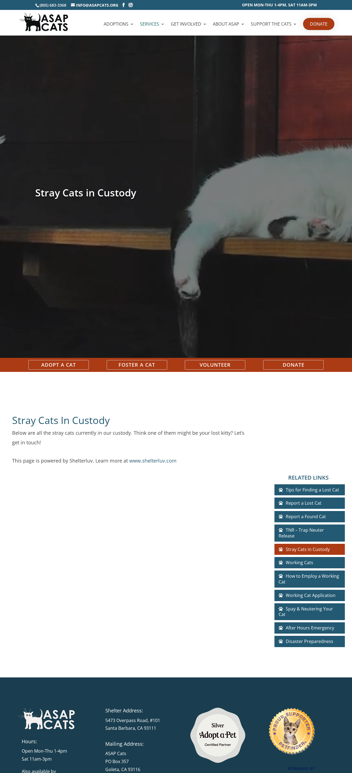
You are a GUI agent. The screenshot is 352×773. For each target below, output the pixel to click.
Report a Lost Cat (303, 503)
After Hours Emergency (310, 628)
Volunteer (215, 364)
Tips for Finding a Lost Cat (312, 490)
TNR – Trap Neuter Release (301, 533)
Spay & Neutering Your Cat (306, 612)
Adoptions (116, 24)
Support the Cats (271, 24)
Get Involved (186, 24)
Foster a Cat (137, 364)
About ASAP (226, 24)
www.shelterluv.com (153, 460)
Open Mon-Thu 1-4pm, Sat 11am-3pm (279, 5)
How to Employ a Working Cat (309, 579)
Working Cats (299, 563)
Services (149, 24)
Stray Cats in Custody (308, 549)
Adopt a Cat (58, 364)
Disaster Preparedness (309, 641)
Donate (319, 24)
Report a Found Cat (306, 516)
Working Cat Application (311, 595)
